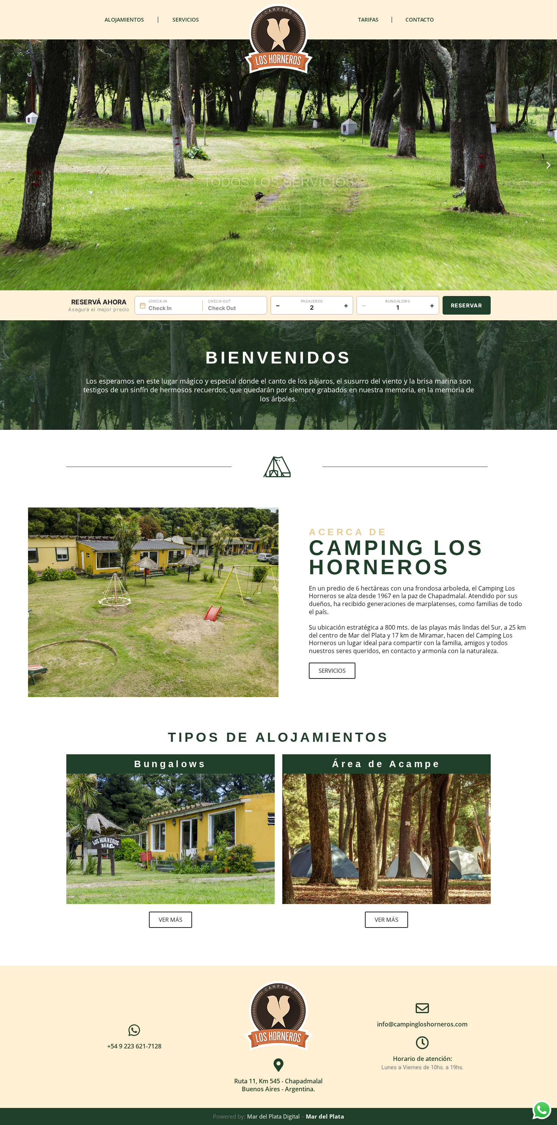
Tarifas (368, 19)
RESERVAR (466, 305)
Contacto (419, 19)
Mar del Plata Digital (273, 1116)
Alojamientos (124, 19)
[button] (8, 165)
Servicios (185, 19)
